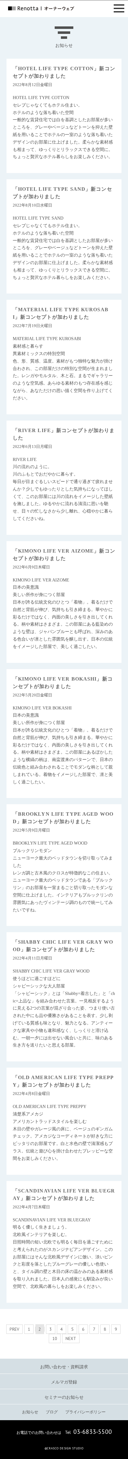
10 (54, 1338)
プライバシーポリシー (85, 1412)
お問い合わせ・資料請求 (64, 1367)
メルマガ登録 (64, 1382)
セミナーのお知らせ (64, 1397)
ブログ (52, 1412)
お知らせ (30, 1412)
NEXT (71, 1338)
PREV (14, 1329)
